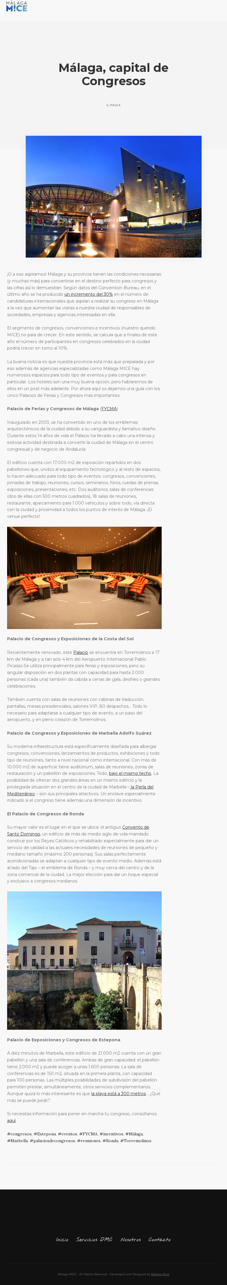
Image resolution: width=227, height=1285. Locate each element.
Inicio (62, 1240)
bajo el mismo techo (130, 773)
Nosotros (131, 1240)
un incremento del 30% (88, 294)
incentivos (113, 1134)
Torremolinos (137, 1140)
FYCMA (109, 408)
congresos (21, 1134)
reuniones (90, 1140)
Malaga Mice (160, 1274)
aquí (11, 1120)
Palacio (80, 652)
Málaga (136, 1134)
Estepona (46, 1134)
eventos (69, 1134)
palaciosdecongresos (54, 1140)
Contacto (160, 1240)
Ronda (112, 1140)
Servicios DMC (94, 1240)
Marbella (19, 1140)
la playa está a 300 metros (118, 1093)
